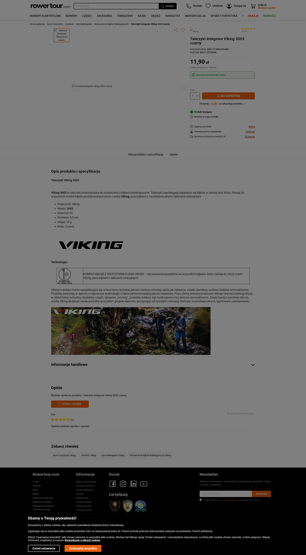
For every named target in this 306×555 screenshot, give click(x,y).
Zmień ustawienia (43, 548)
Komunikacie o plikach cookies (82, 540)
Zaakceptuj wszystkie (83, 548)
